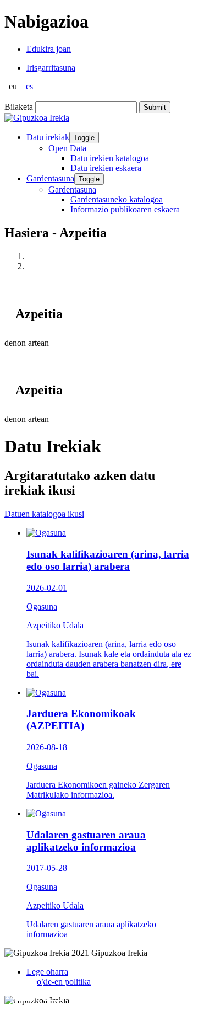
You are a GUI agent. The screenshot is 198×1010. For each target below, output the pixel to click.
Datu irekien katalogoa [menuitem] (109, 158)
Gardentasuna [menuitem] (72, 189)
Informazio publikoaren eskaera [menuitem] (125, 209)
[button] (25, 989)
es (29, 86)
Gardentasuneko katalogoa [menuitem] (116, 199)
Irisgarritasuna (50, 67)
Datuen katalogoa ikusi (44, 514)
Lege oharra (47, 971)
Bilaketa (18, 106)
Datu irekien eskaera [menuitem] (105, 168)
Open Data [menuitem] (67, 148)
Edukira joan (48, 49)
